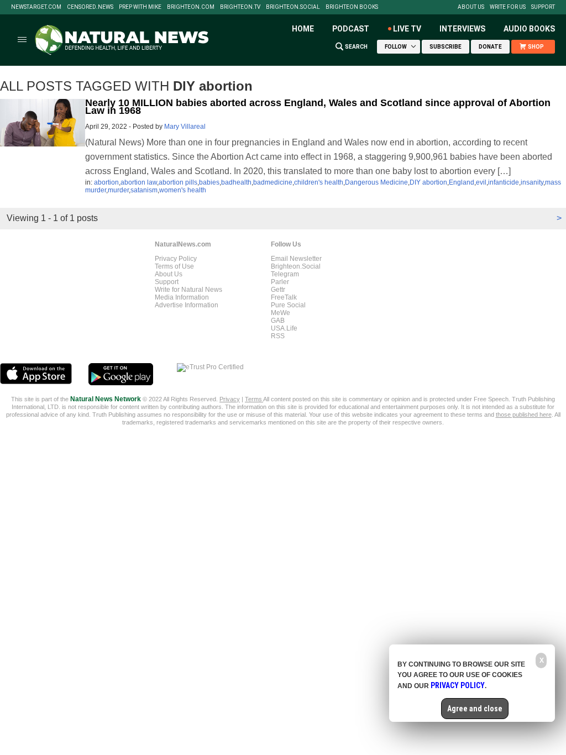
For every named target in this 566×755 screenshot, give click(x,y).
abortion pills (178, 182)
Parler (280, 282)
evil (481, 182)
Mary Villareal (185, 126)
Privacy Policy (176, 259)
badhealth (236, 182)
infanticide (503, 182)
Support (543, 7)
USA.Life (284, 328)
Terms (254, 399)
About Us (471, 7)
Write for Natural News (188, 289)
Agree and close (474, 708)
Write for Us (508, 7)
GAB (278, 320)
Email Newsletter (296, 259)
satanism (144, 190)
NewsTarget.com (36, 7)
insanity (532, 182)
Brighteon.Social (293, 7)
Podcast (350, 28)
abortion (106, 182)
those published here (524, 414)
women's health (182, 190)
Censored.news (90, 7)
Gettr (278, 289)
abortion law (138, 182)
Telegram (285, 274)
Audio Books (529, 28)
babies (209, 182)
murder (118, 190)
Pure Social (288, 305)
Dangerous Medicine (376, 182)
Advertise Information (186, 305)
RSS (278, 336)
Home (303, 28)
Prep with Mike (140, 7)
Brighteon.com (190, 7)
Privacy (229, 399)
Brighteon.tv (240, 7)
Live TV (407, 28)
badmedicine (272, 182)
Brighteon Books (352, 7)
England (461, 182)
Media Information (182, 297)
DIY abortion (428, 182)
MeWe (280, 313)
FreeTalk (284, 297)
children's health (318, 182)
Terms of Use (174, 266)
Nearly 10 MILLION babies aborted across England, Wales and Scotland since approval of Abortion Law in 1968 (318, 106)
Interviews (462, 28)
